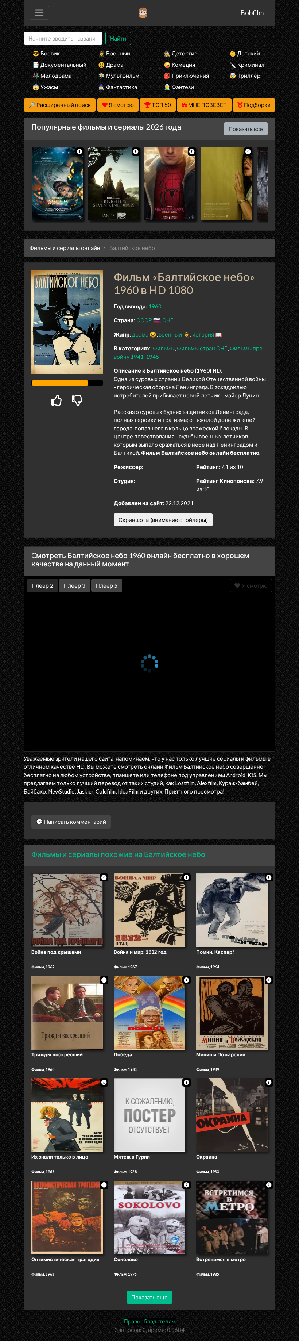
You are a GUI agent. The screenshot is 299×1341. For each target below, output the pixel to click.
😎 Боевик (46, 53)
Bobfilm (252, 12)
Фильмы (164, 348)
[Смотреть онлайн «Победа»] (149, 1012)
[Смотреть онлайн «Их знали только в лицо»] (67, 1115)
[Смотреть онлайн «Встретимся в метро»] (232, 1217)
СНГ (168, 320)
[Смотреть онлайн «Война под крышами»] (67, 909)
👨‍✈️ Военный (114, 53)
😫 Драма (110, 64)
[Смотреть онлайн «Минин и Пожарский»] (232, 1012)
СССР (144, 320)
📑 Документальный (55, 64)
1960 (155, 306)
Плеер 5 (106, 585)
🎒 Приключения (186, 75)
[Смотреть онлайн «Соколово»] (149, 1217)
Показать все (246, 129)
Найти (118, 38)
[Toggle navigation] (39, 13)
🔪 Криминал (246, 64)
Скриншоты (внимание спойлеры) (163, 519)
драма (140, 334)
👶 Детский (244, 53)
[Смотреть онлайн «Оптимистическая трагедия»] (67, 1217)
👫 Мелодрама (51, 75)
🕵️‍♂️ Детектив (180, 53)
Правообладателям (149, 1321)
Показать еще (149, 1297)
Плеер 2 (42, 585)
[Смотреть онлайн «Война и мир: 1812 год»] (149, 909)
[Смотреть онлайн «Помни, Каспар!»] (232, 909)
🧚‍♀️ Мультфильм (118, 75)
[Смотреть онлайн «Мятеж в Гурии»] (149, 1115)
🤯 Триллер (244, 75)
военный (170, 334)
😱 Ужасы (45, 87)
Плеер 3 (74, 585)
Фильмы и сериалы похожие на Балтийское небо (118, 854)
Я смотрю (253, 585)
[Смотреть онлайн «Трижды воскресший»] (67, 1012)
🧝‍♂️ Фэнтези (179, 87)
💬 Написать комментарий (71, 821)
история (203, 334)
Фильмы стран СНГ (202, 348)
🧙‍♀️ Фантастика (117, 87)
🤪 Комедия (179, 64)
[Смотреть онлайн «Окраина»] (232, 1115)
